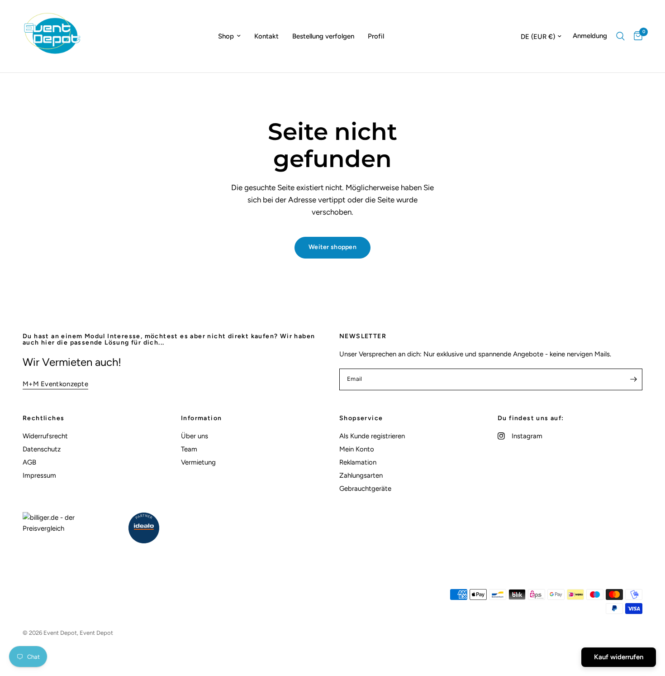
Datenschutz (42, 449)
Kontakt (266, 36)
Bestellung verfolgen (323, 36)
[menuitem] (229, 36)
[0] (635, 36)
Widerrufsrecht (45, 436)
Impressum (39, 475)
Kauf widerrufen (618, 657)
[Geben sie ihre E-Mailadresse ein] (633, 379)
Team (189, 449)
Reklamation (357, 462)
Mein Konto (356, 449)
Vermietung (198, 462)
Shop (226, 36)
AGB (29, 462)
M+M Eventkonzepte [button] (55, 384)
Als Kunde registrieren (372, 436)
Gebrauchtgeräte (365, 488)
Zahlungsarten (361, 475)
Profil (376, 36)
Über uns (194, 436)
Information (201, 418)
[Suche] (620, 36)
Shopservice (361, 418)
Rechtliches (43, 418)
